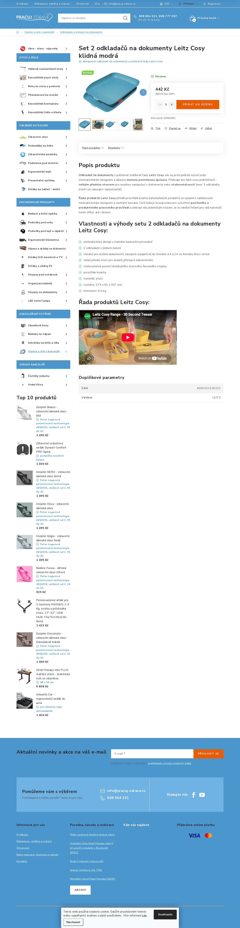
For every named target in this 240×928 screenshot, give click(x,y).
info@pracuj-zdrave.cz (122, 3)
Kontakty (22, 861)
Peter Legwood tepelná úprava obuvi (92, 834)
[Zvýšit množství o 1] (171, 105)
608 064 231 (147, 16)
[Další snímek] (143, 92)
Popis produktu (91, 147)
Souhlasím (165, 914)
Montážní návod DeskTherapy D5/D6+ (93, 879)
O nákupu (22, 3)
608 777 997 (168, 16)
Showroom (82, 3)
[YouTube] (202, 795)
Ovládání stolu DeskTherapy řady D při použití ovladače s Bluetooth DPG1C (91, 848)
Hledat (125, 18)
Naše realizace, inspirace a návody (37, 854)
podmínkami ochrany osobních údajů (169, 763)
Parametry (114, 147)
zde (144, 915)
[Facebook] (193, 795)
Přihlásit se (208, 753)
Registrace (214, 3)
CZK (167, 3)
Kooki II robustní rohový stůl (86, 861)
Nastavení (73, 922)
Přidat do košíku (198, 104)
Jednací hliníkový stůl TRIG (86, 870)
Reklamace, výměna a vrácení (52, 3)
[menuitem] (43, 48)
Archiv (80, 890)
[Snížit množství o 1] (160, 105)
